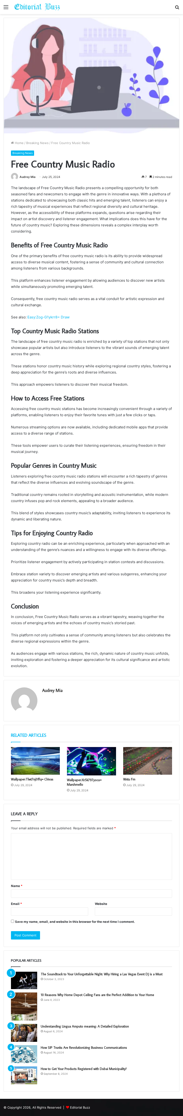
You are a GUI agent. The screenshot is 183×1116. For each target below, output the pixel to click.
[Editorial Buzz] (37, 7)
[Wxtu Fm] (147, 761)
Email (16, 904)
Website (101, 904)
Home (19, 143)
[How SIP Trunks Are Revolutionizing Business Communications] (24, 1054)
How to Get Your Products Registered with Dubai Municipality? (84, 1069)
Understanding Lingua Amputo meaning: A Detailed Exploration (85, 1026)
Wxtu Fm (129, 779)
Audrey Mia (28, 177)
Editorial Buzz (80, 1107)
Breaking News (37, 143)
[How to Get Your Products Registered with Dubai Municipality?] (24, 1075)
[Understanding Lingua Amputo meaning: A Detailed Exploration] (24, 1033)
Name (16, 886)
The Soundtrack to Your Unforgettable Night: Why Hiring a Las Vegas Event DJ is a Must (102, 974)
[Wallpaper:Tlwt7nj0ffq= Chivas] (35, 761)
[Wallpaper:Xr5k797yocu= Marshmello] (91, 761)
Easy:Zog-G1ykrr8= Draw (48, 317)
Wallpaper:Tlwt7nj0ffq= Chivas (32, 779)
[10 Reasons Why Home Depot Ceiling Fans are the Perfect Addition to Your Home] (24, 1006)
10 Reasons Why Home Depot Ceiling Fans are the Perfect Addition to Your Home (97, 995)
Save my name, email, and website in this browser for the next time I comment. (75, 922)
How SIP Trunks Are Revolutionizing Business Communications (84, 1047)
